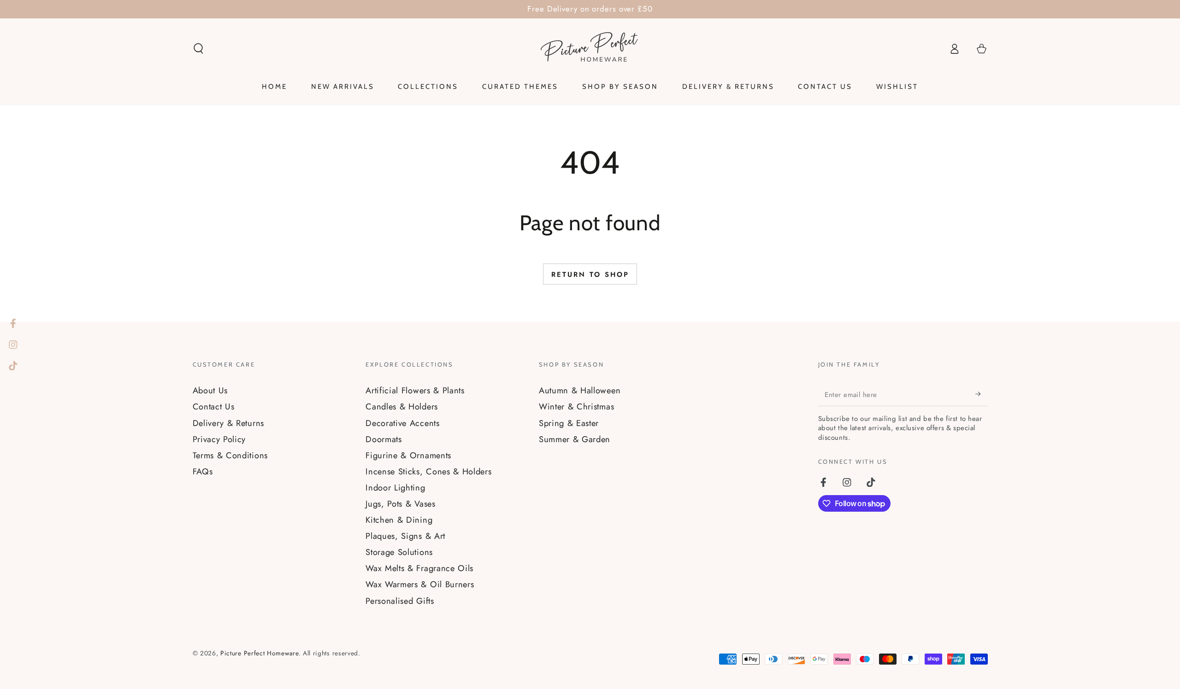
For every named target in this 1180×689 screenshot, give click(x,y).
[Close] (652, 231)
